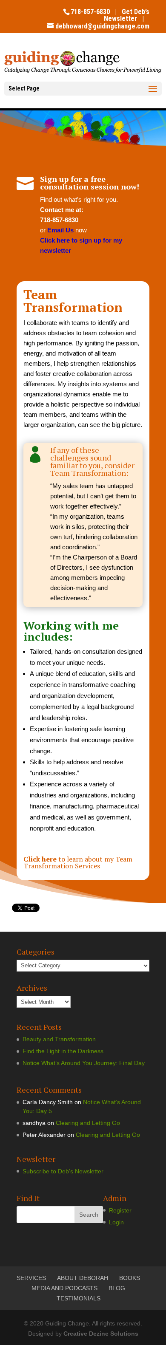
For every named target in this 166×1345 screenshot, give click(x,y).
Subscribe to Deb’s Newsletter (63, 1171)
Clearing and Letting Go (88, 1122)
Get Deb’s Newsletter (126, 15)
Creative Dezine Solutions (100, 1333)
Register (120, 1210)
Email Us (60, 230)
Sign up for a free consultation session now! (89, 183)
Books (129, 1277)
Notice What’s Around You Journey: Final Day (84, 1063)
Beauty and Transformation (59, 1039)
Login (116, 1222)
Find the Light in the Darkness (63, 1051)
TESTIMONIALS (78, 1298)
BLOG (117, 1288)
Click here (40, 859)
